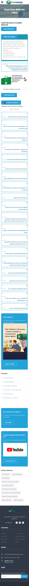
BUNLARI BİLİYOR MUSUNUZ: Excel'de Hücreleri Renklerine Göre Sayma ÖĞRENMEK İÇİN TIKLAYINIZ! (16, 68)
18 (26, 285)
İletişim (17, 542)
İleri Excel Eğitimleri (8, 378)
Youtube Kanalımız (12, 102)
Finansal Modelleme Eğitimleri (9, 496)
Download (3, 542)
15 (26, 258)
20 (26, 305)
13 (26, 237)
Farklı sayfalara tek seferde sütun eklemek (15, 178)
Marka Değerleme (6, 500)
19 (26, 293)
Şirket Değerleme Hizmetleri (10, 398)
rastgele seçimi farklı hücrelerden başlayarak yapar (14, 231)
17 (26, 277)
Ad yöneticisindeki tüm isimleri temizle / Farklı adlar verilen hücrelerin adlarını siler (15, 220)
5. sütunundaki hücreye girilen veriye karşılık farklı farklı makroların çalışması (15, 264)
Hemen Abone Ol (10, 461)
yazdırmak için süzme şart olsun (18, 281)
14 (26, 248)
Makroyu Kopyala (9, 37)
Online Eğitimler (9, 29)
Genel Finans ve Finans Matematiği (12, 390)
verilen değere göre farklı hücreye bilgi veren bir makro (14, 189)
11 (26, 214)
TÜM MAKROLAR (9, 95)
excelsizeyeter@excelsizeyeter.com (14, 554)
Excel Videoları (6, 474)
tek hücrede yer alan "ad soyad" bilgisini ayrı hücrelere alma (15, 127)
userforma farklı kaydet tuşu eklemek (17, 159)
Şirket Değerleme (18, 500)
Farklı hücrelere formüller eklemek (17, 117)
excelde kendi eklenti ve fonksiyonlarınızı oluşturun (15, 139)
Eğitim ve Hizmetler (20, 539)
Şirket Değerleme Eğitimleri (10, 386)
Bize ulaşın (8, 422)
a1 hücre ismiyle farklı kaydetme (18, 308)
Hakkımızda (4, 536)
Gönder (24, 576)
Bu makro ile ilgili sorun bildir (12, 89)
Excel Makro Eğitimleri (9, 382)
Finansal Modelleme (8, 394)
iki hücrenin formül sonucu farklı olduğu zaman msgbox (16, 208)
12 (26, 225)
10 (26, 202)
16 (26, 269)
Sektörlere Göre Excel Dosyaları (10, 481)
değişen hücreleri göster (20, 198)
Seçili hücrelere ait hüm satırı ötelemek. (16, 169)
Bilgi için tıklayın (10, 364)
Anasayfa (3, 533)
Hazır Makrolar (5, 478)
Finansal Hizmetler (20, 536)
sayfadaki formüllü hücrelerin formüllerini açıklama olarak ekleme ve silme (15, 243)
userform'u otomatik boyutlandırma (17, 273)
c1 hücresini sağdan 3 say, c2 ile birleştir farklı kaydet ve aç (16, 299)
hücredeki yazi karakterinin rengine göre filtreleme (16, 150)
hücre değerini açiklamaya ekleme (17, 288)
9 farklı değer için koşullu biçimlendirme (16, 253)
